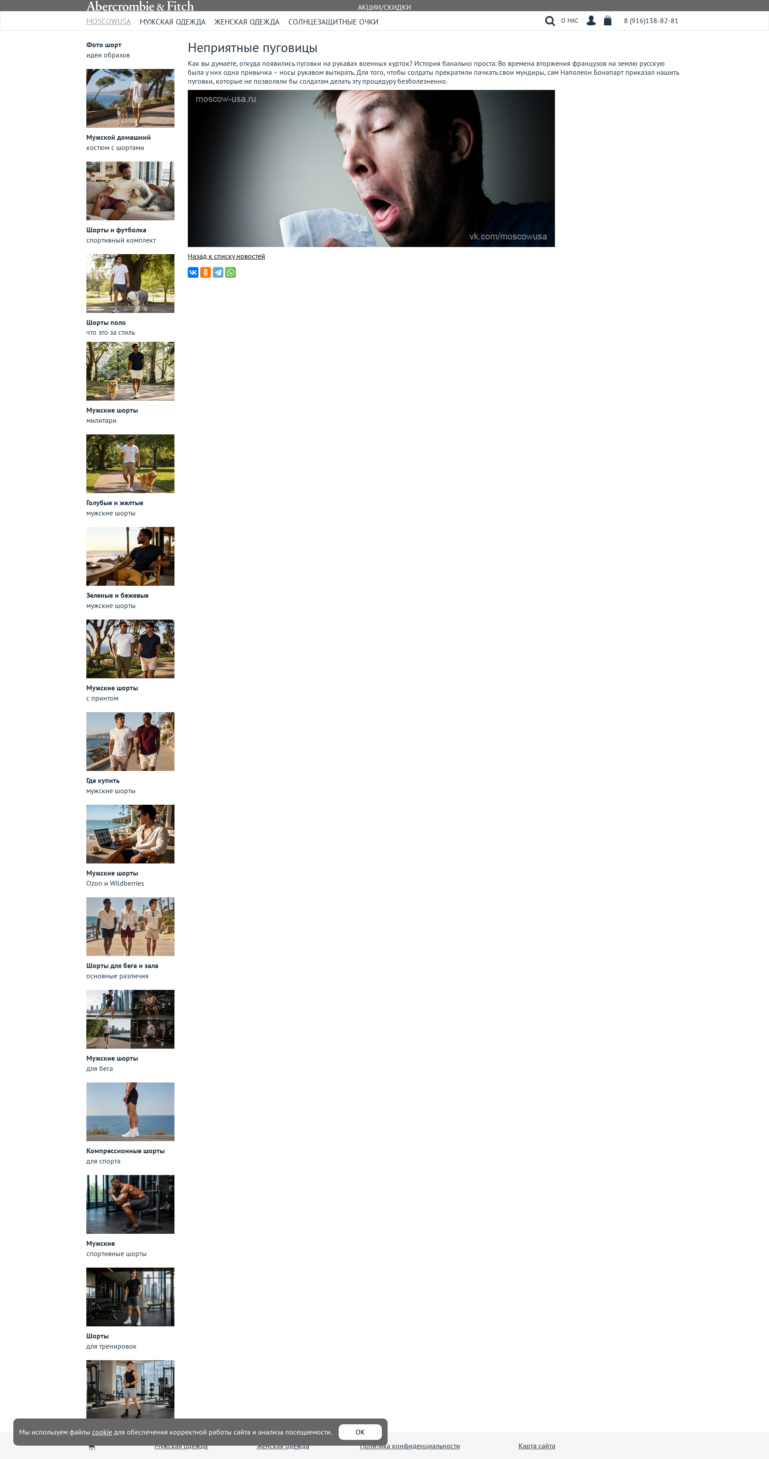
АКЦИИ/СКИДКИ (384, 7)
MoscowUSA (108, 18)
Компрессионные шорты (125, 1150)
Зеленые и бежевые (117, 595)
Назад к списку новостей (226, 255)
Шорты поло (106, 322)
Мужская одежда (173, 22)
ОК (360, 1431)
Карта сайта (536, 1445)
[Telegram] (218, 272)
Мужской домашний (118, 137)
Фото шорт (103, 44)
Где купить (103, 780)
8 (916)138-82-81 (651, 20)
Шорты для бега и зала (122, 965)
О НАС (570, 20)
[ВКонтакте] (193, 272)
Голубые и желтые (114, 502)
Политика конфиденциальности (410, 1445)
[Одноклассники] (205, 272)
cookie (102, 1431)
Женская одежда (247, 22)
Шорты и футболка (116, 229)
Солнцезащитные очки (333, 22)
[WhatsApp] (230, 272)
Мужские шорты (112, 409)
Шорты (97, 1335)
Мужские (100, 1243)
